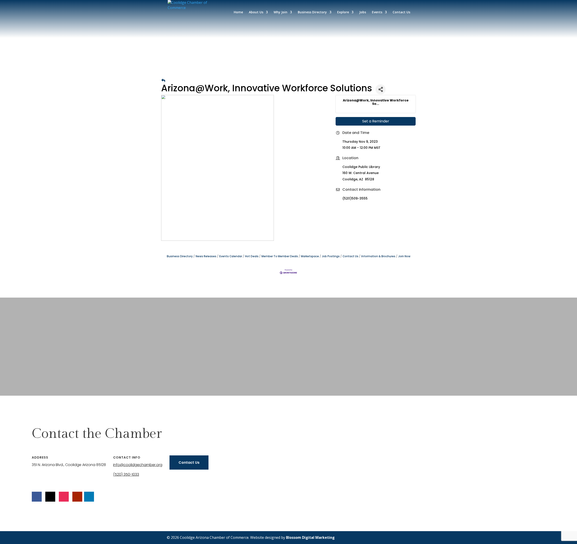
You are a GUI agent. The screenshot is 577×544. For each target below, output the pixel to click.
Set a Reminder (375, 121)
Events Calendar (230, 256)
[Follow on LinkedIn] (89, 497)
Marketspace (310, 256)
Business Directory (312, 12)
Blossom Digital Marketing (310, 537)
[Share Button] (381, 89)
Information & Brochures (378, 256)
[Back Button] (163, 81)
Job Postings (331, 256)
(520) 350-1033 (126, 474)
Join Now (404, 256)
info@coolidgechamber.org (137, 464)
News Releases (206, 256)
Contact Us (401, 12)
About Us (256, 12)
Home (238, 12)
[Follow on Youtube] (77, 497)
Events (377, 12)
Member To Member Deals (279, 256)
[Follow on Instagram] (64, 497)
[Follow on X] (50, 497)
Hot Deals (252, 256)
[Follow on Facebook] (37, 497)
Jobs (362, 12)
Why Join (280, 12)
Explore (343, 12)
